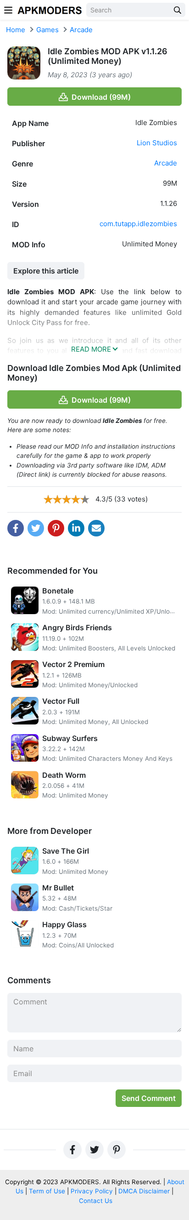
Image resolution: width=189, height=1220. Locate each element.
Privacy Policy (92, 1191)
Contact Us (95, 1200)
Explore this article (45, 270)
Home (15, 29)
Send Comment (149, 1098)
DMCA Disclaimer (144, 1191)
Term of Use (47, 1191)
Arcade (81, 29)
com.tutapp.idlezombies (138, 223)
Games (47, 29)
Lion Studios (157, 142)
